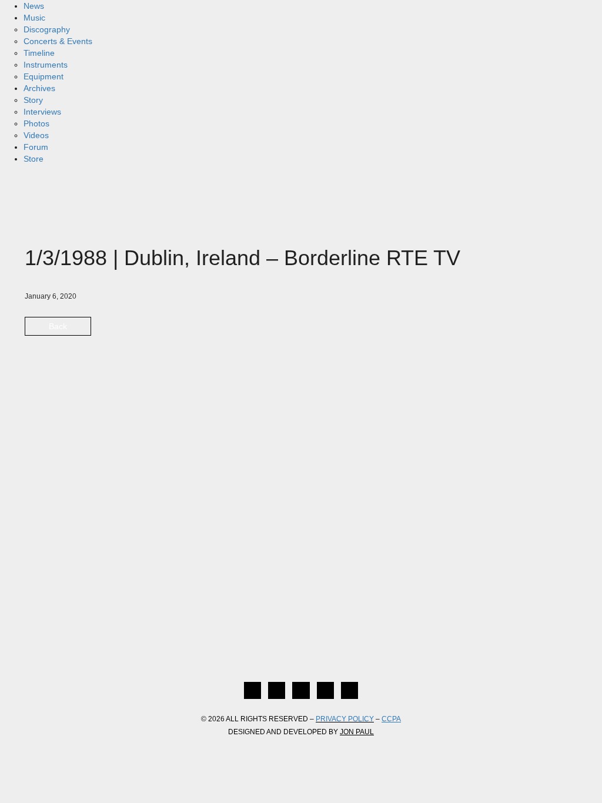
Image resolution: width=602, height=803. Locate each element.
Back (58, 326)
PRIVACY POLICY (345, 719)
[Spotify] (349, 690)
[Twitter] (276, 690)
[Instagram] (300, 690)
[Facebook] (252, 690)
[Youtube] (325, 690)
